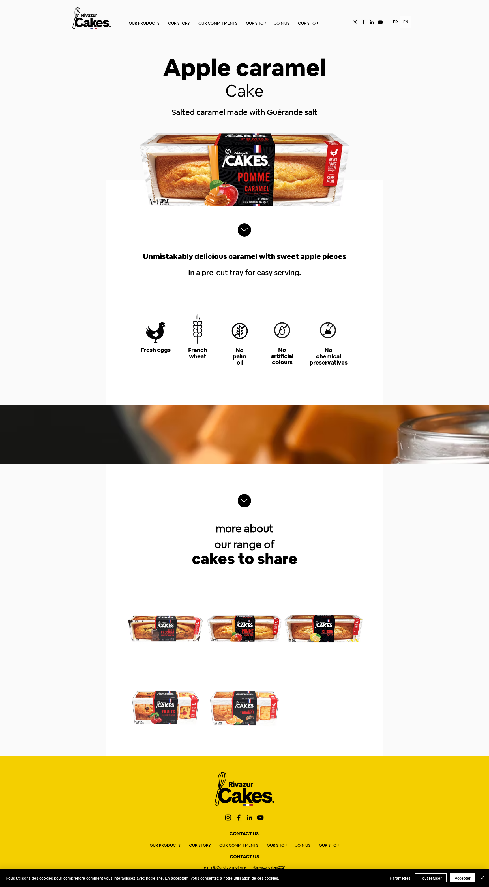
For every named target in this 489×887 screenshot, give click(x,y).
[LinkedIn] (372, 22)
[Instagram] (355, 22)
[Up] (244, 230)
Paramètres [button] (400, 878)
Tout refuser (431, 878)
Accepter (463, 878)
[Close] (482, 877)
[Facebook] (363, 22)
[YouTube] (380, 22)
